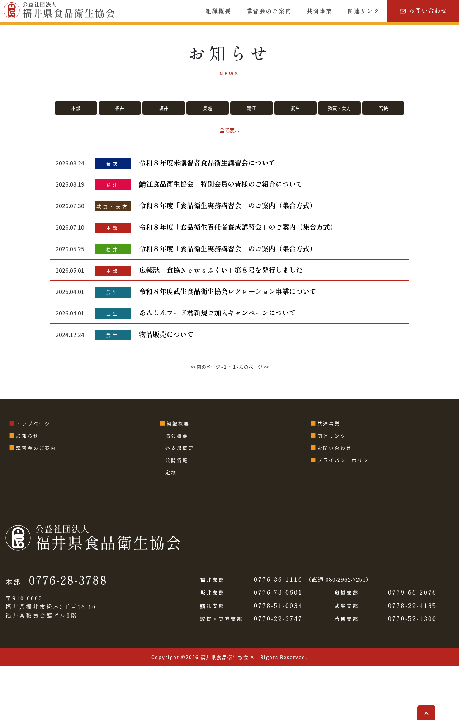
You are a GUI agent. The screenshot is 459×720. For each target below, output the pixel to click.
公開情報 (176, 460)
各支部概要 (179, 447)
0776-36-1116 (278, 579)
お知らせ (27, 435)
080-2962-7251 (346, 579)
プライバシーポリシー (346, 460)
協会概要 (176, 435)
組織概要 (218, 10)
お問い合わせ (427, 10)
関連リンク (363, 10)
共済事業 (319, 10)
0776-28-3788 (68, 579)
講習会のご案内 (269, 10)
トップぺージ (33, 423)
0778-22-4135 (412, 605)
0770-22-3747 (278, 618)
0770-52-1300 (412, 618)
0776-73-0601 (278, 592)
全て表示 (229, 130)
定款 (171, 472)
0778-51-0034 (278, 605)
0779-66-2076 (412, 592)
